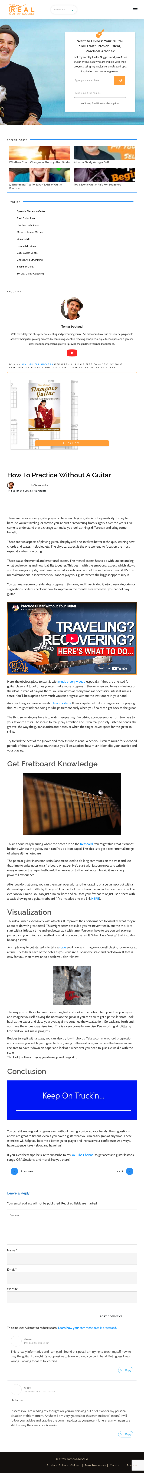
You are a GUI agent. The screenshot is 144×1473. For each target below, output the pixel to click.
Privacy (131, 1465)
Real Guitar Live (26, 218)
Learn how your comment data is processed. (87, 1328)
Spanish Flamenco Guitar (31, 211)
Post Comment (111, 1316)
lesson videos (62, 703)
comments (39, 491)
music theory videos (71, 682)
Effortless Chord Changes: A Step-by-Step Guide (39, 162)
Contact (116, 1465)
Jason (28, 1339)
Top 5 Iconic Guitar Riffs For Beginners (97, 184)
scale (62, 947)
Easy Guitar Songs (27, 252)
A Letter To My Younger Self (91, 162)
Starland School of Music (63, 1465)
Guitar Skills (23, 239)
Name (12, 1250)
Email (12, 1270)
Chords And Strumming (30, 259)
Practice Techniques (28, 225)
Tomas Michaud (42, 485)
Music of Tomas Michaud (30, 232)
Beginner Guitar (21, 491)
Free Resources (95, 1465)
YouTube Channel (83, 1155)
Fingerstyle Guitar (27, 246)
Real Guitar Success (37, 364)
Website (12, 1289)
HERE (95, 899)
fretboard (86, 844)
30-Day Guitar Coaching (30, 273)
